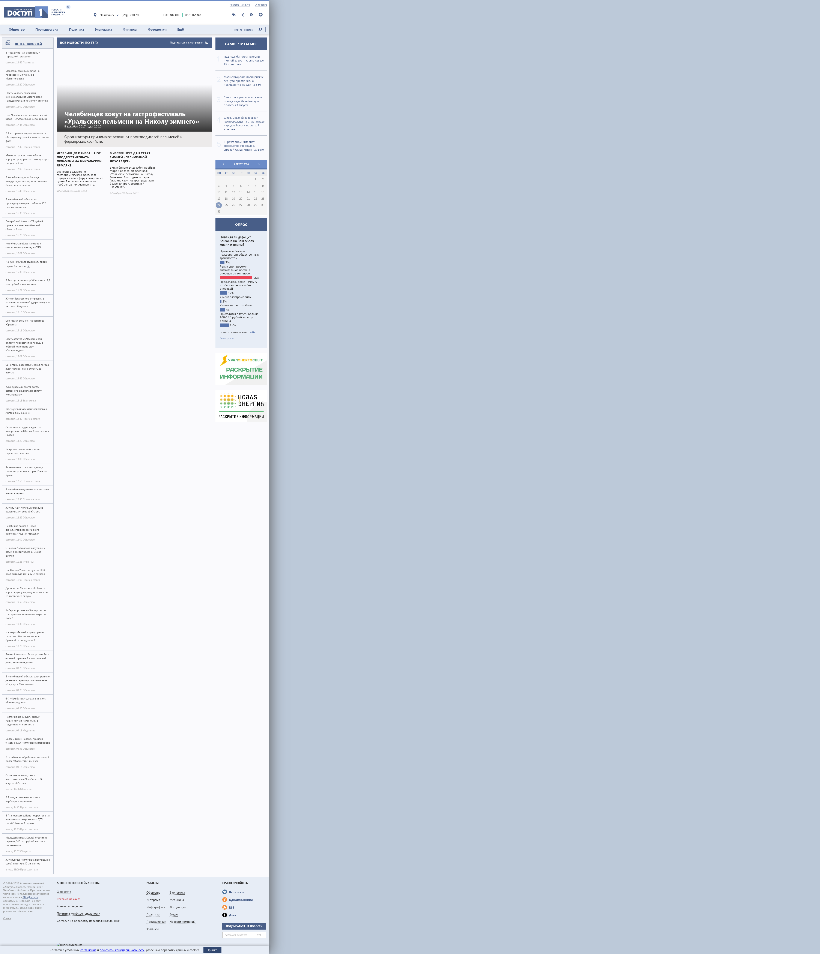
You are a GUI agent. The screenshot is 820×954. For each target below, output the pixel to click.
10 (218, 192)
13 (240, 192)
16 (262, 192)
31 (218, 211)
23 (262, 198)
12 (233, 192)
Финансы (130, 29)
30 (262, 205)
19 (233, 198)
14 (248, 192)
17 (218, 198)
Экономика (103, 29)
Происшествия (46, 29)
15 (255, 192)
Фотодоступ (157, 29)
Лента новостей (28, 44)
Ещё (180, 29)
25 (226, 205)
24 (218, 205)
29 (255, 205)
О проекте (261, 4)
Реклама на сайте (240, 4)
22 (255, 198)
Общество (17, 29)
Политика (76, 29)
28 (248, 205)
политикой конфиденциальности (122, 950)
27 (240, 205)
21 (248, 198)
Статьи (7, 918)
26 (233, 205)
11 (226, 192)
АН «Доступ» (30, 897)
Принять (212, 950)
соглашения (88, 950)
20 (240, 198)
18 (226, 198)
